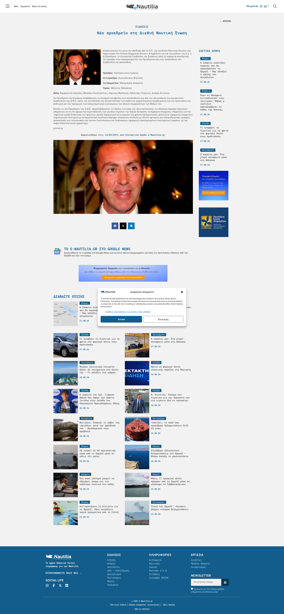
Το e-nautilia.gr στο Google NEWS (97, 248)
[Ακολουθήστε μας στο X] (60, 585)
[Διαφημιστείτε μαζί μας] (123, 273)
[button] (181, 292)
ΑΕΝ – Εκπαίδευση (118, 570)
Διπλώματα (155, 559)
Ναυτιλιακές (39, 6)
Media (110, 581)
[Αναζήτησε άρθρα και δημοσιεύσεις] (275, 6)
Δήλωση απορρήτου (137, 604)
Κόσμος (111, 563)
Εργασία (25, 6)
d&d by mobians (142, 608)
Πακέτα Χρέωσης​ (200, 563)
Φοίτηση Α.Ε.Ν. (158, 570)
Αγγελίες (196, 559)
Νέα (16, 6)
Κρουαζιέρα (114, 574)
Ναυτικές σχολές (154, 565)
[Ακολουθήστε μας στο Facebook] (53, 585)
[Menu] (7, 6)
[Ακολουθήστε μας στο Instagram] (47, 585)
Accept (121, 319)
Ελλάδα (111, 559)
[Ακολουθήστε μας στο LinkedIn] (66, 585)
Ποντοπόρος (114, 577)
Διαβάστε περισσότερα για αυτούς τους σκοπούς (128, 311)
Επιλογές (163, 319)
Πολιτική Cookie (117, 604)
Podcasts (112, 584)
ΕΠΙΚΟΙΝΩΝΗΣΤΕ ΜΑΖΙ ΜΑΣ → (64, 572)
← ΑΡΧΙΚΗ (225, 21)
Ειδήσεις (142, 26)
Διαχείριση (153, 604)
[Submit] (225, 582)
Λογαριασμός (198, 566)
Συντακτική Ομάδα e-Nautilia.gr (145, 134)
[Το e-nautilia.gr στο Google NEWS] (57, 251)
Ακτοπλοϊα (113, 566)
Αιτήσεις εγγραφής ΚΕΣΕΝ (158, 575)
